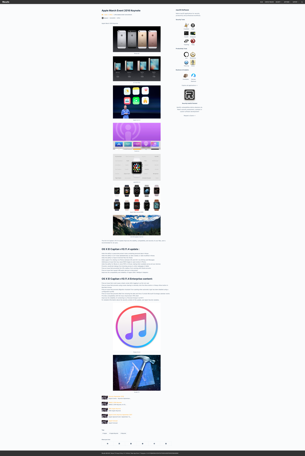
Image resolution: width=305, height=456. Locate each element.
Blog (261, 2)
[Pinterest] (154, 444)
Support (295, 2)
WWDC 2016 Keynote (115, 402)
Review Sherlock (193, 80)
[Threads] (166, 444)
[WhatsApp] (142, 444)
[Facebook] (107, 444)
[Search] (302, 2)
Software (286, 2)
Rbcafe (5, 2)
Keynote (123, 433)
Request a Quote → (189, 115)
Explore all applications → (189, 85)
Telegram (143, 453)
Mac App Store (135, 453)
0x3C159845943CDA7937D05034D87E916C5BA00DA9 (162, 453)
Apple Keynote (113, 433)
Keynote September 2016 (116, 396)
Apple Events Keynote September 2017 (120, 414)
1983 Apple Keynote (115, 408)
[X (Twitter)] (131, 444)
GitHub (128, 453)
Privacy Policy (119, 453)
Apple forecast (113, 421)
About (112, 453)
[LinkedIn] (119, 444)
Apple (118, 18)
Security (278, 2)
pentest (198, 109)
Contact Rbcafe (269, 2)
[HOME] (102, 14)
